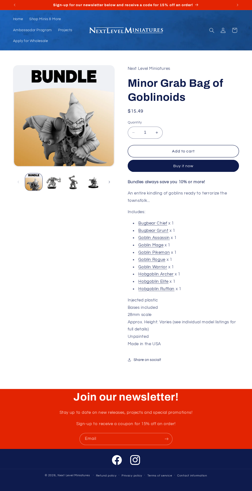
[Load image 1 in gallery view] (33, 182)
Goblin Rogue (151, 259)
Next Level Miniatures (74, 475)
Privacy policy (132, 475)
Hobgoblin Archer (155, 274)
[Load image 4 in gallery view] (93, 182)
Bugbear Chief (152, 223)
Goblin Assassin (154, 238)
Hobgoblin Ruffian (156, 289)
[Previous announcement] (14, 5)
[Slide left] (18, 182)
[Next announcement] (237, 5)
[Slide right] (109, 182)
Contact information (192, 475)
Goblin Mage (150, 245)
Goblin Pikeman (154, 252)
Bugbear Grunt (153, 230)
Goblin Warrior (152, 267)
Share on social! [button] (147, 360)
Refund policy (106, 475)
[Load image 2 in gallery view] (53, 182)
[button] (211, 30)
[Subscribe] (166, 439)
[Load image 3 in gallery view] (73, 182)
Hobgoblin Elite (153, 281)
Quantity (135, 122)
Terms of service (159, 475)
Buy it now (183, 166)
